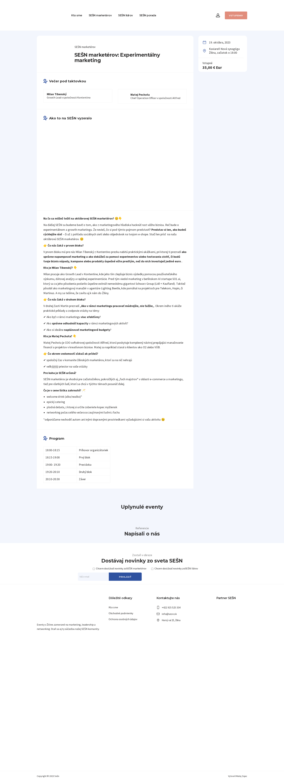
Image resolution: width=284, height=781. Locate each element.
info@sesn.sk (169, 614)
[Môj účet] (218, 15)
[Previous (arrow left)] (6, 390)
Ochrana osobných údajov (123, 619)
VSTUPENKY (236, 15)
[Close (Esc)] (273, 3)
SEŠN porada (147, 15)
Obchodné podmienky (121, 613)
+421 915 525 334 (171, 607)
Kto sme (76, 15)
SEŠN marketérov (100, 15)
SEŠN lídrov (125, 15)
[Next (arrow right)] (278, 390)
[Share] (280, 3)
